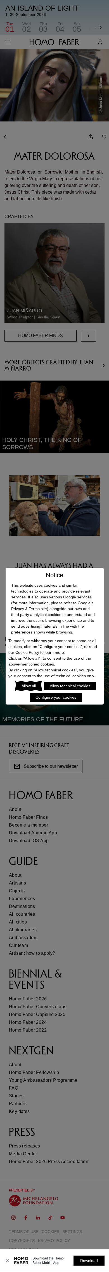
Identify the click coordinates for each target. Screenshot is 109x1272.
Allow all (29, 686)
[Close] (7, 1260)
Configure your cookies (55, 697)
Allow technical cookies (70, 686)
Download (89, 1260)
